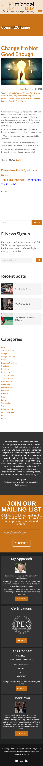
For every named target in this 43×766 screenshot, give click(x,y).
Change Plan (28, 93)
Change (4, 354)
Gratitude (5, 366)
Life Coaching (20, 98)
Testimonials (6, 403)
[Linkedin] (16, 760)
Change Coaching (8, 357)
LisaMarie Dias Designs (26, 752)
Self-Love (4, 400)
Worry (3, 415)
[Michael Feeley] (17, 6)
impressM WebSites (21, 754)
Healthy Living (6, 372)
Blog (3, 347)
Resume (4, 397)
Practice (12, 101)
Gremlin (11, 98)
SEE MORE (21, 640)
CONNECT (21, 688)
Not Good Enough (33, 98)
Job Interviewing (7, 375)
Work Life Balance (8, 412)
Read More (21, 599)
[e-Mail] (21, 760)
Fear (14, 96)
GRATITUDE (21, 676)
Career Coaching (7, 351)
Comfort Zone (6, 96)
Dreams (4, 360)
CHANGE (21, 668)
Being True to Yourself (13, 93)
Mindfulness (6, 384)
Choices (37, 93)
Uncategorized (7, 409)
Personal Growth (7, 388)
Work (23, 101)
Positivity (5, 391)
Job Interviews (7, 378)
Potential (4, 101)
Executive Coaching (8, 363)
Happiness (5, 369)
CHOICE (21, 672)
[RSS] (26, 760)
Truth (18, 101)
